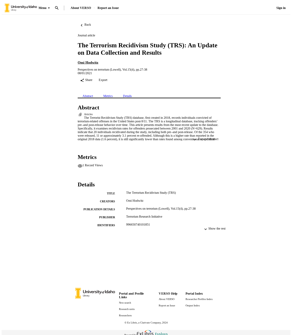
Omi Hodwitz (88, 62)
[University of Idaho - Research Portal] (21, 8)
